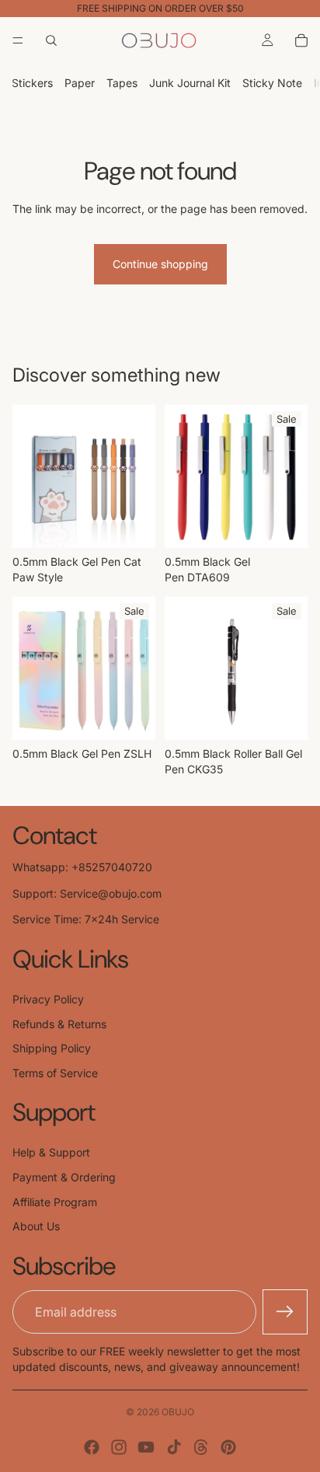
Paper (79, 82)
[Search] (51, 40)
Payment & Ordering (64, 1177)
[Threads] (201, 1447)
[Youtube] (146, 1447)
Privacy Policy (48, 999)
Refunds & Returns (59, 1024)
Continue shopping (160, 263)
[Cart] (301, 40)
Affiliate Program (54, 1202)
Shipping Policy (51, 1048)
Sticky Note (272, 82)
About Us (36, 1226)
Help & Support (51, 1152)
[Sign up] (285, 1311)
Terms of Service (55, 1073)
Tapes (121, 82)
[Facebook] (91, 1447)
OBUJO (178, 1412)
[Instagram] (119, 1447)
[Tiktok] (174, 1447)
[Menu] (18, 40)
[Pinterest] (228, 1447)
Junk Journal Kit (190, 82)
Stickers (32, 82)
